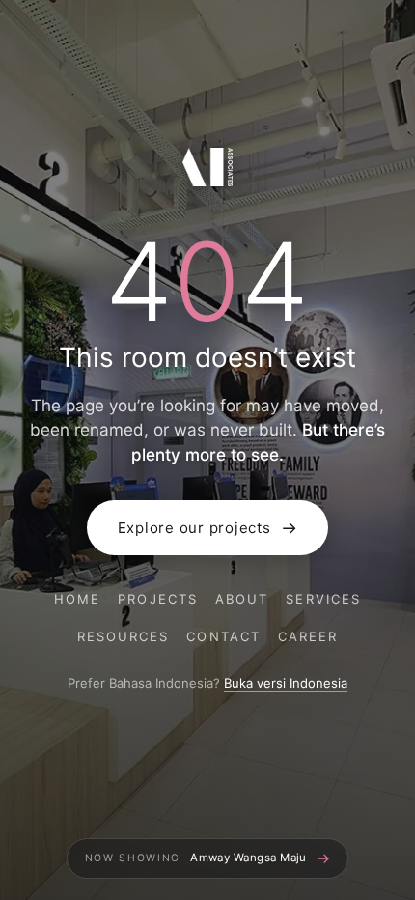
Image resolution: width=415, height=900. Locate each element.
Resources (123, 636)
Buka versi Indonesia (285, 682)
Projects (158, 598)
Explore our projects (208, 528)
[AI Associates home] (207, 170)
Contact (223, 636)
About (241, 598)
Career (308, 636)
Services (323, 598)
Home (77, 598)
